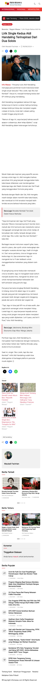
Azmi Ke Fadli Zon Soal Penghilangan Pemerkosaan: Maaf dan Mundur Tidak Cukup (23, 574)
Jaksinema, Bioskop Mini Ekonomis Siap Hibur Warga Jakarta (30, 493)
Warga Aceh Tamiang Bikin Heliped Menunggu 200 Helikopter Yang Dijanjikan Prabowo (28, 397)
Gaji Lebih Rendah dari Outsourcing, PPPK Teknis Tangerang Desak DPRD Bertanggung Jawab (24, 631)
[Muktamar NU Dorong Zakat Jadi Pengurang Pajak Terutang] (31, 524)
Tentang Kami (7, 672)
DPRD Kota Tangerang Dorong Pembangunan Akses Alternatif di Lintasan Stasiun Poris (24, 660)
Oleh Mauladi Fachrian (10, 46)
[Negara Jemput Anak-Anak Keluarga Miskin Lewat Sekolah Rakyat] (11, 524)
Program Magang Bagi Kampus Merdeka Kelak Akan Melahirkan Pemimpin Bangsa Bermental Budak (24, 584)
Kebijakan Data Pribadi (10, 675)
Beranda (5, 29)
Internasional (8, 9)
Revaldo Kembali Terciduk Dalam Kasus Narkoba (10, 492)
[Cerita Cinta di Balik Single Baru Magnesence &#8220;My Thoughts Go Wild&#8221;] (10, 411)
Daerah (25, 523)
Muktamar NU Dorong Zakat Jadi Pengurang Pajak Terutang (31, 529)
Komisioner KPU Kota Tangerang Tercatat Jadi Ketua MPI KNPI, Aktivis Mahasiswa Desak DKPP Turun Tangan (24, 650)
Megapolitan (33, 9)
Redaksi (35, 672)
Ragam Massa (7, 24)
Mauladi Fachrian (11, 464)
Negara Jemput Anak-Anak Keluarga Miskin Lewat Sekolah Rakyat (10, 529)
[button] (35, 4)
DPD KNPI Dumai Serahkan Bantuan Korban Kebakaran (22, 612)
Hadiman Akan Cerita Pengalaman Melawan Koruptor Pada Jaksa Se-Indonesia (21, 621)
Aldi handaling (7, 437)
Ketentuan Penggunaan (22, 672)
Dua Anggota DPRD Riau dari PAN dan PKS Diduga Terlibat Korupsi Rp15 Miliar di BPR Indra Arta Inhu (24, 603)
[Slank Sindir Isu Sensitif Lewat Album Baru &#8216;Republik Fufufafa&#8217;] (10, 387)
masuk (15, 556)
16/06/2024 (27, 46)
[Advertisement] (21, 149)
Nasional (21, 9)
